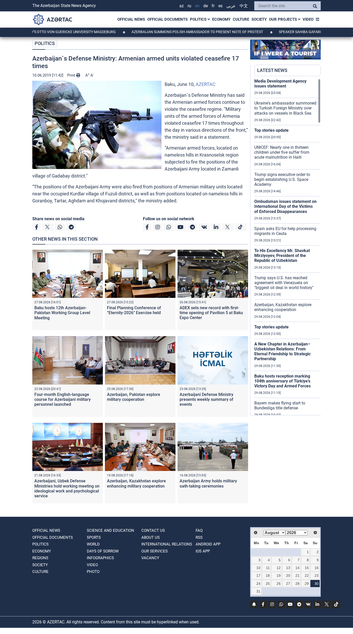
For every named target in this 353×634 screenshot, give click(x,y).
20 (288, 575)
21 (297, 575)
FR (213, 5)
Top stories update (271, 130)
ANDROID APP (208, 544)
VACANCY (150, 558)
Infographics (100, 558)
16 (316, 568)
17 (258, 575)
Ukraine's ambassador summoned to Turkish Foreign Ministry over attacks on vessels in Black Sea (285, 108)
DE (205, 5)
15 (307, 568)
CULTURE (241, 19)
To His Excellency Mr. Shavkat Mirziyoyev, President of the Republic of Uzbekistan (282, 255)
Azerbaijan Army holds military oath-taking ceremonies (208, 483)
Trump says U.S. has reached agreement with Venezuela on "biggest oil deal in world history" (283, 282)
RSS (199, 537)
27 (288, 583)
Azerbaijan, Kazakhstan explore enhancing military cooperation (136, 483)
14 (297, 568)
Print (71, 75)
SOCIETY (259, 19)
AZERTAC (206, 84)
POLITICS (199, 19)
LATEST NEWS (272, 70)
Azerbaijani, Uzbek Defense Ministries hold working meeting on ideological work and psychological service (66, 488)
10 (258, 568)
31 (258, 591)
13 (288, 568)
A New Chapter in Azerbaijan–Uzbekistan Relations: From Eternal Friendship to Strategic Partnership (282, 352)
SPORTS (94, 537)
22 (307, 575)
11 (268, 568)
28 (297, 583)
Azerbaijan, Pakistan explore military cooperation (133, 397)
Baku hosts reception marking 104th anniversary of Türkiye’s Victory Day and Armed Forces (282, 381)
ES (220, 5)
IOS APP (203, 551)
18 (268, 575)
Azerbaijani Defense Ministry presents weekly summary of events (206, 399)
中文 (244, 5)
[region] (287, 247)
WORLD (93, 544)
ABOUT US (150, 537)
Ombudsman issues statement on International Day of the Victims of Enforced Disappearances (285, 206)
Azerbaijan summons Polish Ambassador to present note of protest (177, 32)
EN (197, 5)
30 (316, 583)
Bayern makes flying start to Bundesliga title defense (279, 405)
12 (279, 568)
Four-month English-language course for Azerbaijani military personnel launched (62, 399)
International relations (166, 544)
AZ (181, 5)
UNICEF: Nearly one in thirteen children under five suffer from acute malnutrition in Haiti (281, 152)
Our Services (154, 551)
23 (316, 575)
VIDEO (308, 19)
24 (258, 583)
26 (279, 583)
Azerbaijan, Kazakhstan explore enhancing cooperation (282, 307)
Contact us (153, 530)
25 (268, 583)
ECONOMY (221, 19)
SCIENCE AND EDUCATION (110, 530)
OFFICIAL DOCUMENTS (167, 19)
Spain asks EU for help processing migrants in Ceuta (285, 231)
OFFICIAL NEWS (131, 19)
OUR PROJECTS (283, 19)
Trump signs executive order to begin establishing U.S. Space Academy (282, 179)
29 (307, 583)
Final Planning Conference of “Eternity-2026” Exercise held (134, 310)
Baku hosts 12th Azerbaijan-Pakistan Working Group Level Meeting (62, 312)
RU (189, 5)
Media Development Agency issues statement (280, 84)
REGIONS (40, 558)
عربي (231, 5)
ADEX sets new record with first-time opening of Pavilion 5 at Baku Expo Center (211, 312)
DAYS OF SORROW (103, 551)
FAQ (199, 530)
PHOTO (93, 571)
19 (279, 575)
